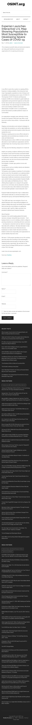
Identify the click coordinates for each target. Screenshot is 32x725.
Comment (5, 272)
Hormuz (26, 717)
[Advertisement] (16, 70)
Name (4, 289)
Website (4, 304)
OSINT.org (16, 4)
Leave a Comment (18, 43)
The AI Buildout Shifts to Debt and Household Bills (13, 363)
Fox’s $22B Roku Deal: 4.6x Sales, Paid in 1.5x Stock (14, 627)
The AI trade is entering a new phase (10, 366)
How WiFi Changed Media (8, 646)
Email (3, 296)
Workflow (9, 255)
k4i (13, 717)
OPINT (16, 717)
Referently (21, 717)
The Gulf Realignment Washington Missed (11, 533)
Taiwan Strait (16, 719)
